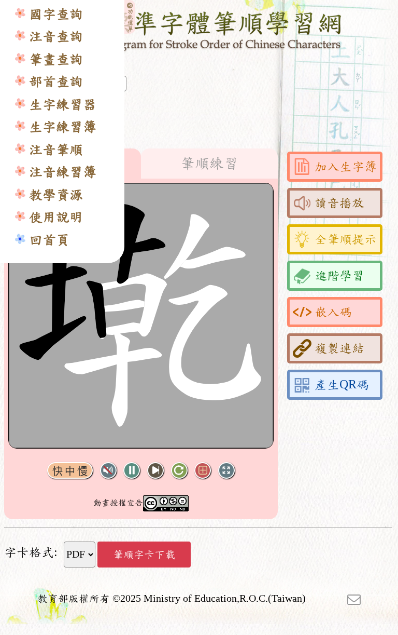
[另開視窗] (354, 598)
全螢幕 (226, 471)
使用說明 (56, 217)
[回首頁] (199, 29)
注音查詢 (56, 36)
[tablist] (141, 163)
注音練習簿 (62, 172)
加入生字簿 (346, 166)
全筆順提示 (346, 239)
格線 (202, 471)
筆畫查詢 (56, 59)
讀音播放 (339, 203)
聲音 (108, 471)
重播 (179, 471)
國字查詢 (56, 14)
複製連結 (339, 348)
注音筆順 (56, 149)
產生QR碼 (342, 385)
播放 (131, 471)
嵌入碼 (333, 312)
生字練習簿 (62, 126)
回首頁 (49, 240)
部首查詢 (56, 81)
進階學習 (339, 275)
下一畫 (155, 471)
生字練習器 (62, 104)
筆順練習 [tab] (209, 163)
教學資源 (56, 194)
